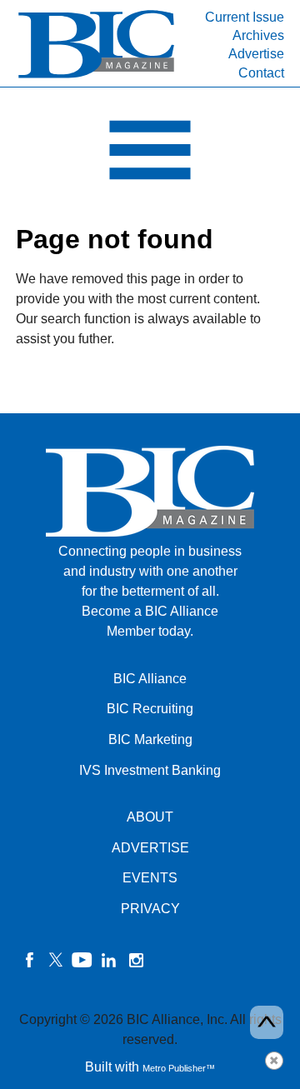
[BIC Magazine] (96, 76)
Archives (258, 35)
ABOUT (150, 817)
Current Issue (244, 17)
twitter (55, 960)
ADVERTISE (150, 848)
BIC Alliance (150, 679)
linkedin (109, 960)
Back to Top (266, 1022)
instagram (135, 960)
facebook (29, 960)
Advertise (256, 54)
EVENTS (150, 878)
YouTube (82, 960)
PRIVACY (150, 909)
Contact (261, 73)
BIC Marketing (150, 739)
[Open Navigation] (150, 154)
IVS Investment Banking (150, 770)
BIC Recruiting (150, 709)
